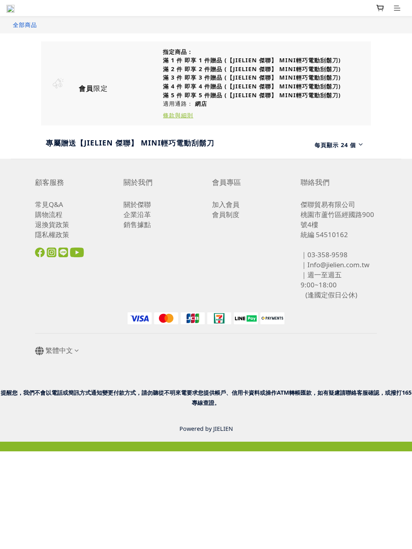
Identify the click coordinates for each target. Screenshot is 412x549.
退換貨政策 (52, 224)
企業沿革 (137, 214)
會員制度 (225, 214)
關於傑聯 (137, 204)
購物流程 (48, 214)
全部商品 (25, 25)
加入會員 (225, 204)
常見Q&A (49, 204)
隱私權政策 (52, 234)
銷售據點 (137, 224)
